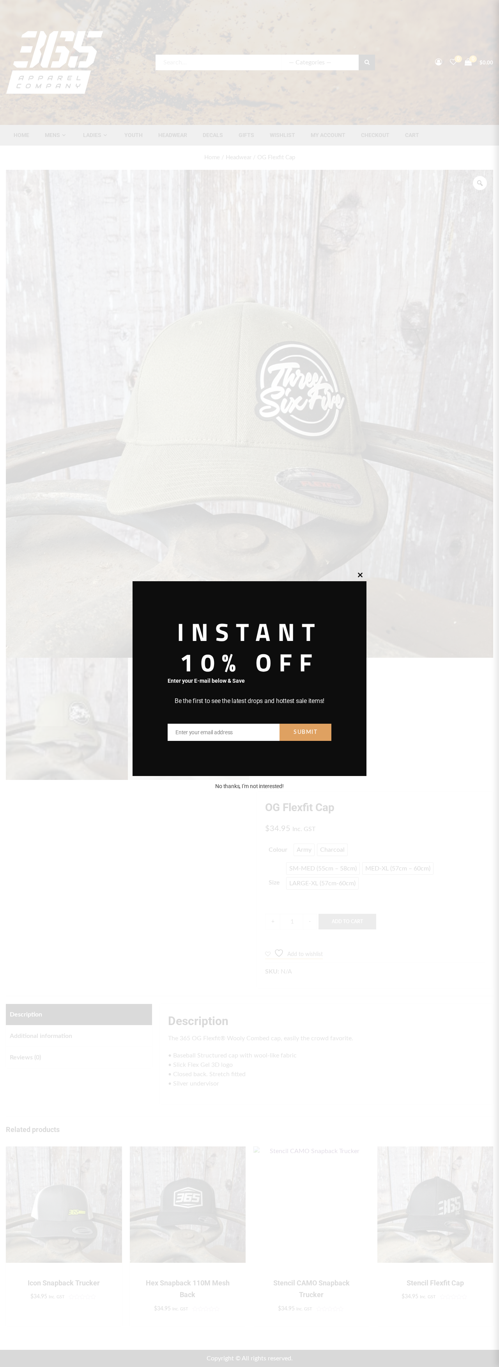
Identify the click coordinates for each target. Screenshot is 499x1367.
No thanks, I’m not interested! (249, 786)
